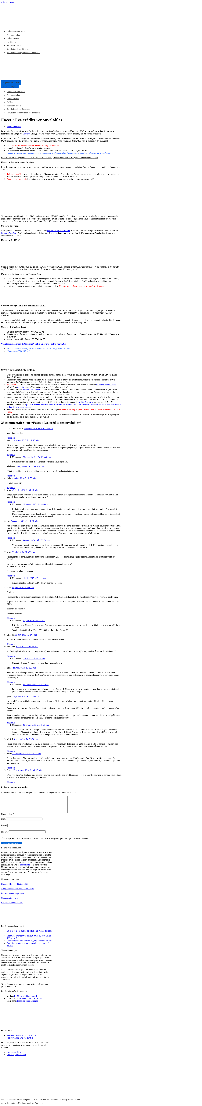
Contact (13, 1103)
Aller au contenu (8, 2)
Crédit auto (11, 42)
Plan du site (39, 1103)
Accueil (4, 1103)
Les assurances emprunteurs (13, 893)
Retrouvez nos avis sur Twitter (20, 1038)
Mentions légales (25, 1103)
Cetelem (26, 134)
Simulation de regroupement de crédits (23, 52)
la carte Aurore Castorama (58, 230)
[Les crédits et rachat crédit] (21, 25)
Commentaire (7, 814)
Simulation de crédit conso (18, 49)
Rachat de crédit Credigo (27, 1001)
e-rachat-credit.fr (14, 1052)
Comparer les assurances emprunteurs (17, 888)
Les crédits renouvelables (12, 902)
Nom (3, 819)
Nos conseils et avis (9, 898)
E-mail (4, 825)
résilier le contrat (85, 402)
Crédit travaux (13, 38)
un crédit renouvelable (106, 385)
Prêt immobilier (13, 35)
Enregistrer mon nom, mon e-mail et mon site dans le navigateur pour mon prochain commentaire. (46, 838)
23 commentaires (14, 126)
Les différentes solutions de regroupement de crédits (29, 941)
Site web (5, 832)
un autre (20, 387)
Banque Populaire (9, 233)
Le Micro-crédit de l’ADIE (26, 996)
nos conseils (25, 865)
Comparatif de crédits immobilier (15, 884)
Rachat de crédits (14, 45)
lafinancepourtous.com (16, 1054)
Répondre (11, 438)
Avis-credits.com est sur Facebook (21, 1035)
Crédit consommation (16, 31)
